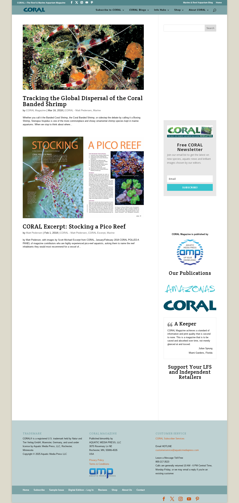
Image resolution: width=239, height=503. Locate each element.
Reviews (102, 490)
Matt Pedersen (34, 232)
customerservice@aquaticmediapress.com (177, 450)
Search (210, 28)
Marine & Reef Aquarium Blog (198, 3)
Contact (140, 490)
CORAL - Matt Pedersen (78, 110)
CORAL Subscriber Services (170, 438)
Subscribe (39, 490)
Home (219, 3)
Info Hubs (160, 10)
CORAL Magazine (36, 110)
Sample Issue (56, 490)
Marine (97, 110)
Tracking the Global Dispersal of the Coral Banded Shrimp (83, 101)
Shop (177, 10)
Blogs (137, 10)
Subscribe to (108, 10)
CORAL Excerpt (97, 232)
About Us (127, 490)
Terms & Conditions (99, 464)
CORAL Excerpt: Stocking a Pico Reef (74, 226)
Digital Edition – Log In (81, 490)
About (197, 10)
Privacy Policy (96, 460)
